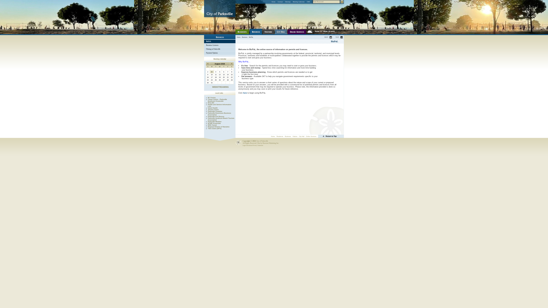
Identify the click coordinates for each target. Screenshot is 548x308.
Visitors (295, 136)
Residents (280, 136)
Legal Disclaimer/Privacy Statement (253, 145)
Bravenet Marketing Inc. (271, 143)
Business (244, 37)
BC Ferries (212, 98)
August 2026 (220, 64)
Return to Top (331, 136)
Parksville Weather (214, 121)
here (245, 93)
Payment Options (212, 53)
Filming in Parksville (213, 49)
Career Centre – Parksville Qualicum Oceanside (217, 100)
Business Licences (212, 45)
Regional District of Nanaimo (218, 127)
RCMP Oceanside (214, 123)
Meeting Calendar (299, 2)
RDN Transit (212, 125)
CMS (308, 2)
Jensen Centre (213, 110)
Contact (280, 2)
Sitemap (288, 2)
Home (273, 2)
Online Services (311, 136)
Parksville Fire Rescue (216, 116)
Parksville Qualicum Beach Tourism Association (221, 119)
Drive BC (211, 103)
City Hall (301, 136)
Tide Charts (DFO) (214, 128)
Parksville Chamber (215, 111)
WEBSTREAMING (220, 87)
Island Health (213, 108)
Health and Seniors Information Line (219, 105)
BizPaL (208, 41)
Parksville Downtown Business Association (219, 114)
